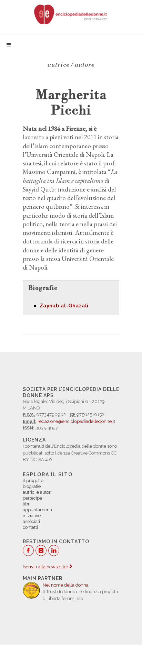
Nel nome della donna (66, 585)
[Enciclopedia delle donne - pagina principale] (71, 14)
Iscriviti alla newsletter (46, 566)
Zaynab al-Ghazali (64, 306)
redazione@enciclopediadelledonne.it (76, 421)
